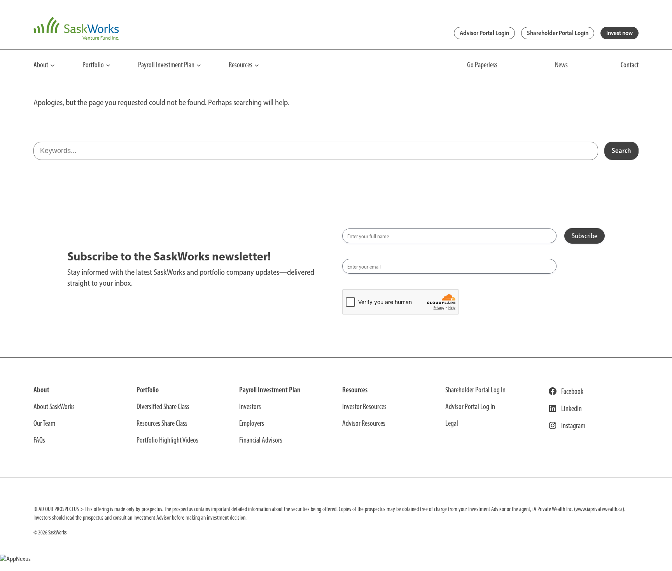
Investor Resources (364, 406)
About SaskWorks (54, 406)
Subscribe (584, 236)
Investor (249, 406)
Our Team (44, 423)
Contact (630, 64)
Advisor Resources (363, 423)
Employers (251, 423)
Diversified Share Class (162, 406)
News (561, 64)
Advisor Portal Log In (470, 406)
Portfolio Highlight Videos (167, 440)
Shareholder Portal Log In (475, 389)
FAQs (39, 440)
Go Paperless (482, 64)
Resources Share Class (161, 423)
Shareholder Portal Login (557, 33)
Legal (451, 423)
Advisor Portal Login (484, 33)
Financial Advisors (260, 440)
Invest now (619, 33)
